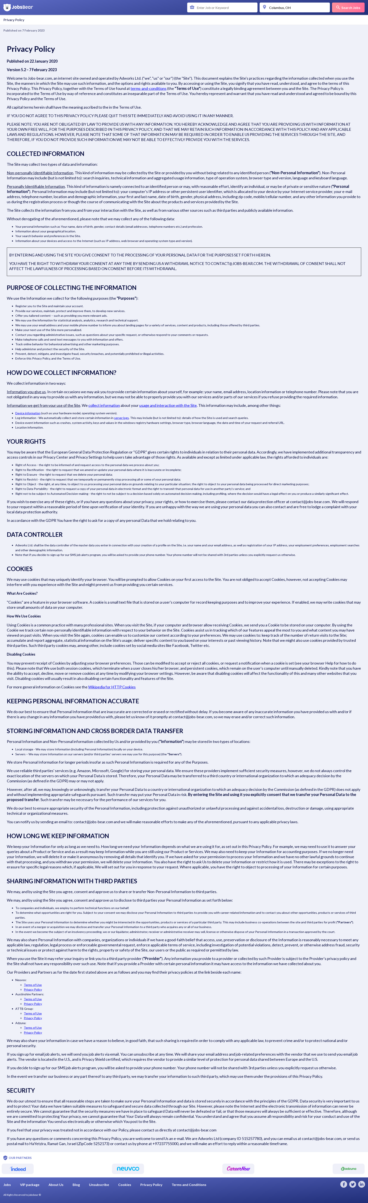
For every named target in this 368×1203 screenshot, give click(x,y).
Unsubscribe (99, 1185)
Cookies (124, 1185)
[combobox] (223, 7)
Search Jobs (350, 8)
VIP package (29, 1185)
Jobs (7, 1185)
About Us (56, 1185)
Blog (76, 1185)
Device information (27, 413)
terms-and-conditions (149, 88)
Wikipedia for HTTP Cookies (112, 687)
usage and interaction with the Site (168, 405)
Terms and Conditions (189, 1185)
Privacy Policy (33, 989)
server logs (121, 418)
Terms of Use (33, 985)
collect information (104, 405)
